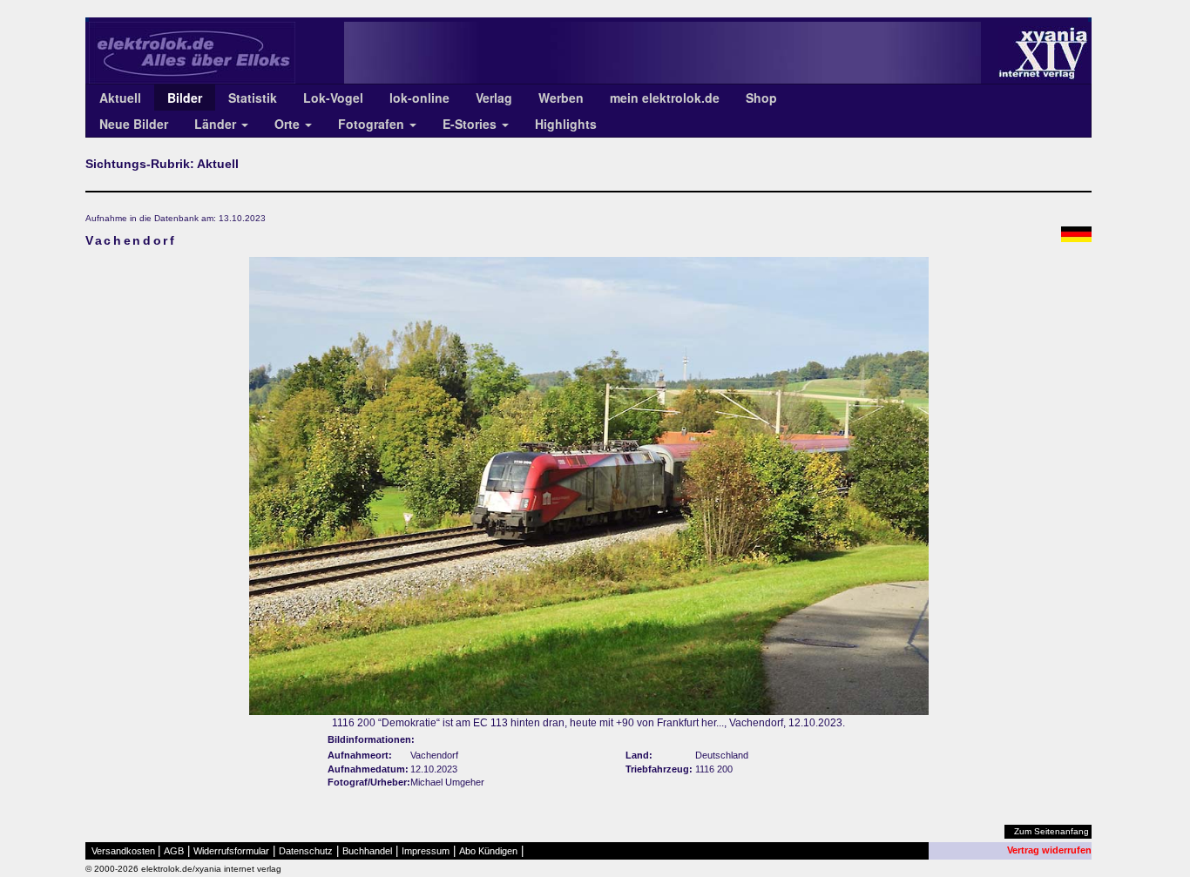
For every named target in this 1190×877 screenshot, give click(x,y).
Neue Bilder (133, 123)
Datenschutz (306, 851)
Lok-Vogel (333, 97)
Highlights (566, 123)
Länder (217, 123)
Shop (761, 97)
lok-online (419, 97)
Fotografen (373, 123)
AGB (174, 851)
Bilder (184, 97)
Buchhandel (367, 851)
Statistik (252, 97)
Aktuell (120, 97)
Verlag (494, 97)
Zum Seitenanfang (1051, 831)
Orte (288, 123)
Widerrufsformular (231, 851)
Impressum (426, 851)
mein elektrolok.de (665, 97)
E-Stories (471, 123)
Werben (561, 97)
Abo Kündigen (488, 851)
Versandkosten (123, 851)
